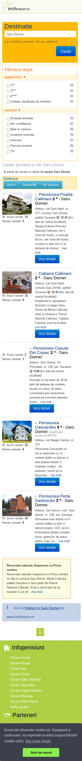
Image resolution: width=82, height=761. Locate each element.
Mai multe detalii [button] (38, 741)
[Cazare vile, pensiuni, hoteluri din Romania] (15, 5)
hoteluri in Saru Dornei (42, 608)
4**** (13, 96)
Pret (10, 184)
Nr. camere (51, 184)
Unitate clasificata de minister (30, 101)
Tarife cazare (19, 707)
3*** (13, 90)
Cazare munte (20, 657)
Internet (15, 140)
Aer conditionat (20, 123)
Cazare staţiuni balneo (26, 690)
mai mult (40, 327)
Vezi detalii (47, 259)
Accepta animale (21, 118)
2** (12, 85)
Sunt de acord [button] (41, 752)
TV (12, 151)
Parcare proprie (21, 145)
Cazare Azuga (20, 663)
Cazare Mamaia (21, 696)
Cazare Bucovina (22, 685)
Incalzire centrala (22, 134)
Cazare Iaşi (18, 668)
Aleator (28, 184)
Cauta (66, 51)
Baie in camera (20, 129)
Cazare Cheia (20, 674)
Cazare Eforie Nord (23, 701)
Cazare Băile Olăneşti (25, 679)
